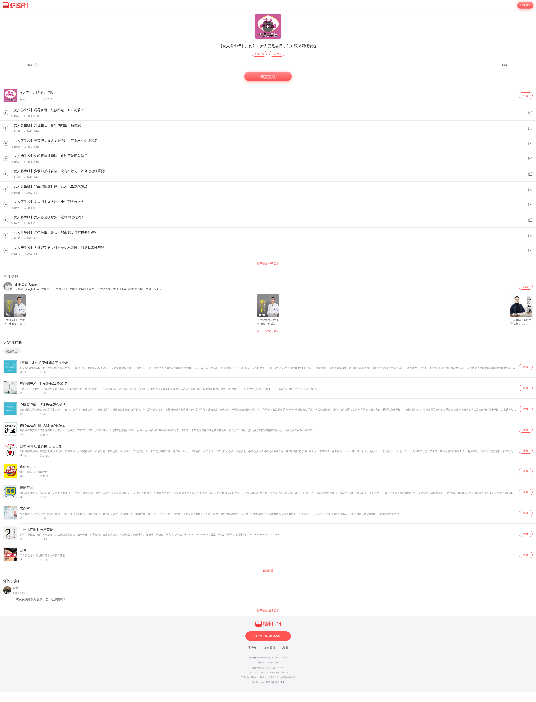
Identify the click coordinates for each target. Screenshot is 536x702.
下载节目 (277, 54)
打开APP (525, 5)
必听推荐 (268, 570)
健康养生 (11, 351)
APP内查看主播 (266, 331)
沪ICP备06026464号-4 (258, 657)
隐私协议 (280, 682)
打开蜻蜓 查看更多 (268, 610)
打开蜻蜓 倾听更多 (268, 263)
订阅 (525, 95)
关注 (525, 286)
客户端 (252, 647)
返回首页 (269, 647)
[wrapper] (268, 351)
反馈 (285, 647)
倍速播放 (259, 54)
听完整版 (268, 76)
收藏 (525, 367)
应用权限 (270, 682)
